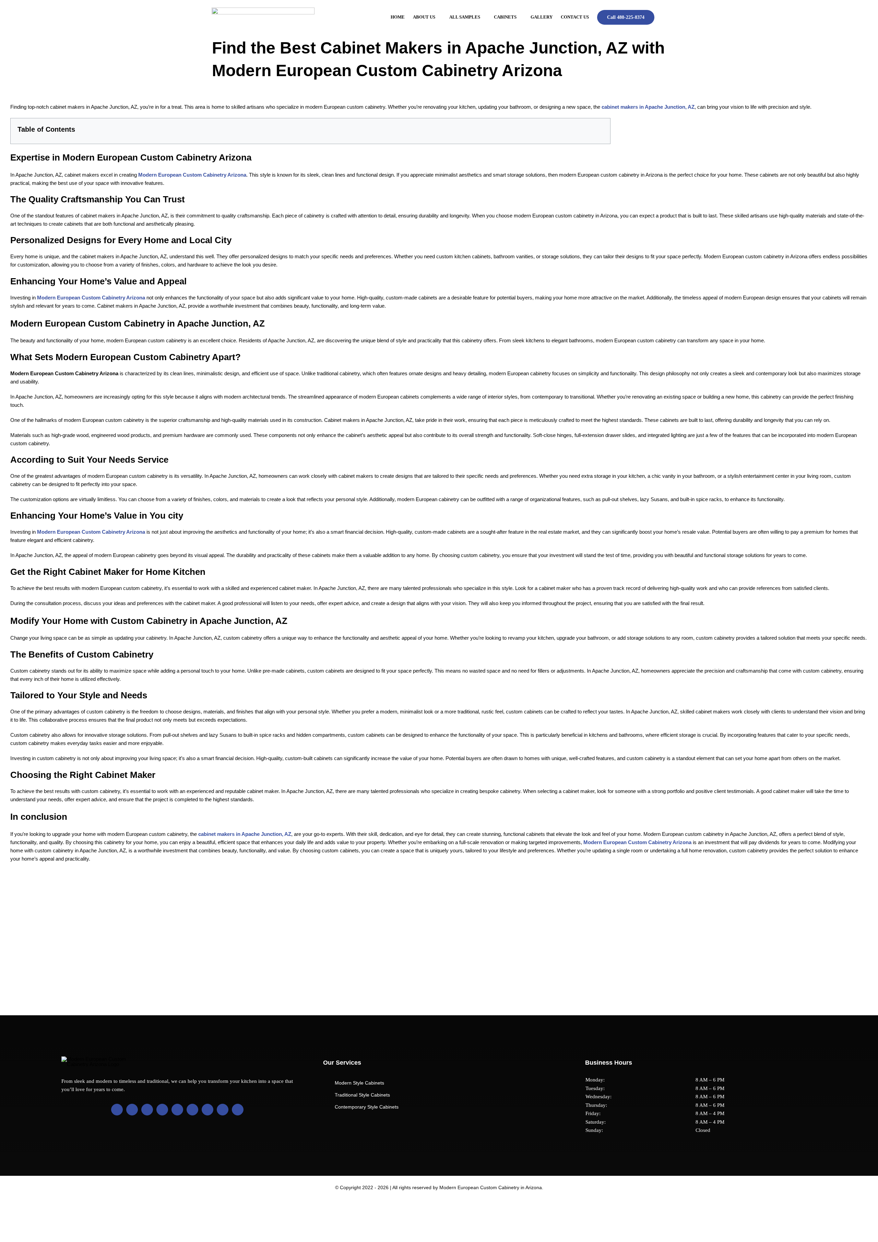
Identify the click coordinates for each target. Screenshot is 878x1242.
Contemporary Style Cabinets (367, 1107)
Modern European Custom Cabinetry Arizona (192, 175)
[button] (664, 17)
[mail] (222, 1109)
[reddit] (207, 1109)
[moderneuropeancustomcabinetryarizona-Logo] (263, 10)
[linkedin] (162, 1109)
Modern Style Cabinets (359, 1083)
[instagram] (147, 1109)
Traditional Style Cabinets (362, 1095)
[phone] (238, 1109)
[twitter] (132, 1109)
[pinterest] (177, 1109)
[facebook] (117, 1109)
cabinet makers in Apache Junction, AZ (648, 107)
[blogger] (192, 1109)
